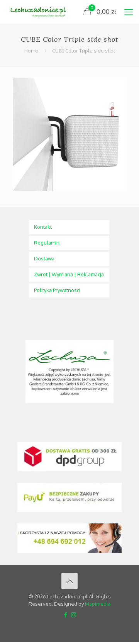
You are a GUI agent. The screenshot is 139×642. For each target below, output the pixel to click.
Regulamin (46, 242)
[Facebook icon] (65, 614)
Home (31, 51)
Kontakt (43, 227)
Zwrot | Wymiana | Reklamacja (69, 274)
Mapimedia (97, 604)
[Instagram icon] (73, 614)
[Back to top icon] (69, 581)
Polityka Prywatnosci (57, 290)
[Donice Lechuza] (41, 11)
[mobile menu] (128, 11)
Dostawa (44, 258)
